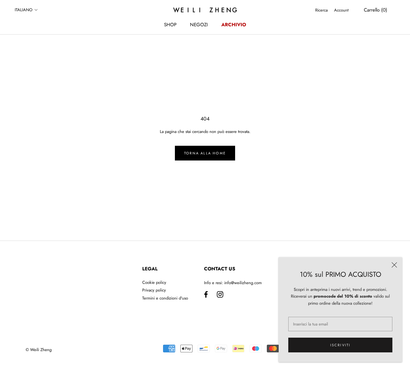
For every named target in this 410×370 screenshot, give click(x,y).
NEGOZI (199, 24)
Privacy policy (154, 290)
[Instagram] (220, 294)
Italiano (23, 10)
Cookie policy (154, 282)
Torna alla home (205, 153)
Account (341, 10)
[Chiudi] (394, 265)
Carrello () (375, 9)
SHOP (170, 24)
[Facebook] (206, 294)
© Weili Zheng (39, 350)
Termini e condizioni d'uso (165, 298)
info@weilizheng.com (243, 283)
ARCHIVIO (233, 24)
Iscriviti (340, 345)
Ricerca (321, 10)
